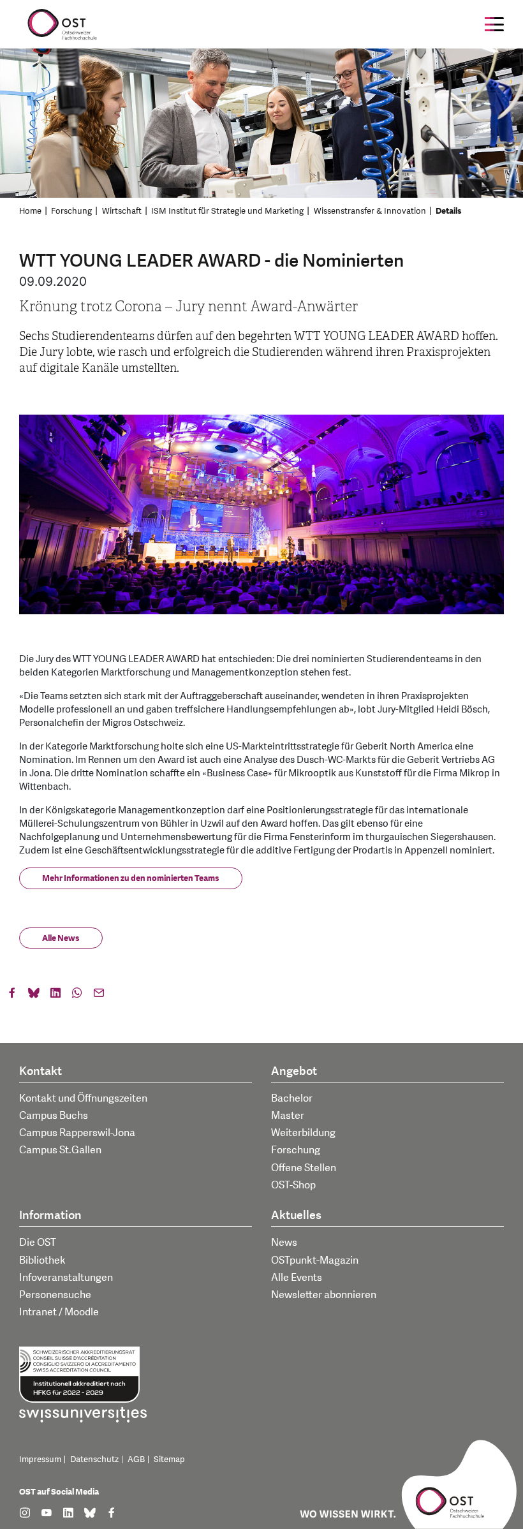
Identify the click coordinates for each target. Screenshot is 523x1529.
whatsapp (77, 996)
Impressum (40, 1459)
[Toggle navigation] (494, 24)
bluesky (34, 996)
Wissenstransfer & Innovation (370, 211)
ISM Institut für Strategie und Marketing (227, 211)
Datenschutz (94, 1459)
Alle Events (296, 1278)
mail (99, 996)
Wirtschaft (122, 211)
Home (30, 211)
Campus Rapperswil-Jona (77, 1133)
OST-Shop (293, 1185)
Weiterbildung (303, 1133)
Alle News (61, 938)
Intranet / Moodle (59, 1312)
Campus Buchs (53, 1116)
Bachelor (292, 1098)
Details (449, 211)
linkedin (55, 996)
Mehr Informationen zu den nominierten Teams (130, 878)
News (284, 1243)
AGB (136, 1459)
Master (287, 1116)
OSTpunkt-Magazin (314, 1260)
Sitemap (169, 1459)
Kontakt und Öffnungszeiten (83, 1098)
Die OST (37, 1243)
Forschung (71, 211)
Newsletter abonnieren (323, 1295)
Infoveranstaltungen (66, 1278)
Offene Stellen (303, 1168)
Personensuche (55, 1295)
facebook (12, 996)
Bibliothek (42, 1260)
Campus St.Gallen (60, 1150)
